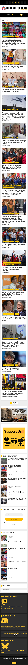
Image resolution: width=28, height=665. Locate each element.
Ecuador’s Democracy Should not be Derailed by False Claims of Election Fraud (13, 294)
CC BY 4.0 (11, 635)
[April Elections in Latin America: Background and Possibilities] (14, 57)
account (8, 608)
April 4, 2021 (6, 120)
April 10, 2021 (6, 69)
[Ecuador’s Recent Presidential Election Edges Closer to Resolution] (14, 258)
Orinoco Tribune (14, 633)
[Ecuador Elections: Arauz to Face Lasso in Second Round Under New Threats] (14, 308)
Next (16, 402)
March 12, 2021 (6, 196)
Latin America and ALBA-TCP (9, 36)
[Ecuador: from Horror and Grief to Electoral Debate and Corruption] (14, 235)
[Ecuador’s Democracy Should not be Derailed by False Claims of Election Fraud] (14, 283)
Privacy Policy (16, 659)
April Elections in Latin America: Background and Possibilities (12, 67)
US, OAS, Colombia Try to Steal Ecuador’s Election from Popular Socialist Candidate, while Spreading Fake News (13, 394)
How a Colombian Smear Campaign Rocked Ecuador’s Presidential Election (14, 142)
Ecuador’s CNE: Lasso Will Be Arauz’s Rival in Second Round (12, 369)
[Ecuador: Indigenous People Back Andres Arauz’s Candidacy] (14, 80)
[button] (4, 15)
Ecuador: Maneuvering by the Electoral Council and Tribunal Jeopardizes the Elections (12, 167)
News (16, 86)
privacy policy (19, 522)
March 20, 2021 (6, 145)
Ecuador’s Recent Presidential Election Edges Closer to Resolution (12, 269)
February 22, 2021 (7, 322)
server (8, 626)
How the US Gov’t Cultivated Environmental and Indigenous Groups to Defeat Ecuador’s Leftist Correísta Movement (13, 42)
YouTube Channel (19, 15)
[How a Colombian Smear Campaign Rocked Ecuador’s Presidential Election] (14, 131)
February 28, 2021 (7, 272)
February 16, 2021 (7, 397)
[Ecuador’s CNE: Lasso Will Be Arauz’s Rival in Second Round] (14, 359)
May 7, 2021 (5, 46)
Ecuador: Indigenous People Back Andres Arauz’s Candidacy (13, 90)
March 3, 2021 (6, 224)
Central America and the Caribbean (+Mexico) (12, 185)
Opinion (16, 36)
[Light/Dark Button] (8, 14)
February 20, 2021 (7, 371)
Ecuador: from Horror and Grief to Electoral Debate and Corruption (13, 245)
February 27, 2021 (7, 297)
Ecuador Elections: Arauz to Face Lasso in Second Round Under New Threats (13, 318)
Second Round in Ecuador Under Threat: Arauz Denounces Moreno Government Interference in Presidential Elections (13, 344)
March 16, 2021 (6, 170)
